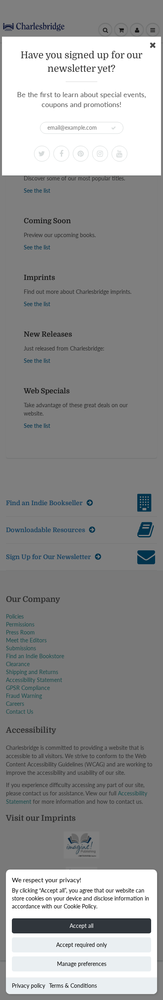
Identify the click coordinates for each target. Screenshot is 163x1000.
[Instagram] (100, 153)
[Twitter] (42, 153)
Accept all (81, 925)
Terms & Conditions (73, 985)
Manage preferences (81, 963)
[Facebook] (61, 153)
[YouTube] (119, 153)
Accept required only (81, 944)
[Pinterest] (81, 153)
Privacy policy (28, 985)
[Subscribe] (113, 128)
